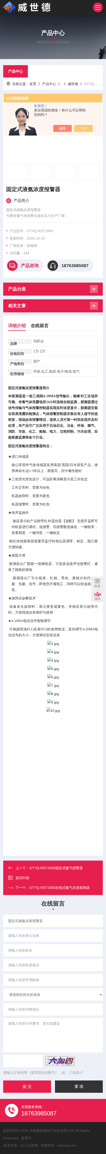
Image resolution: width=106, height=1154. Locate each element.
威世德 (73, 84)
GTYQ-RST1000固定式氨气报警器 (56, 868)
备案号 (26, 1138)
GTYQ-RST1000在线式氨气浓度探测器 (59, 888)
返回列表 (22, 878)
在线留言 (40, 325)
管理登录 (47, 1145)
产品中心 (15, 71)
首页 (32, 84)
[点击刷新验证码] (60, 1061)
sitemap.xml (66, 1145)
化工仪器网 (29, 1145)
